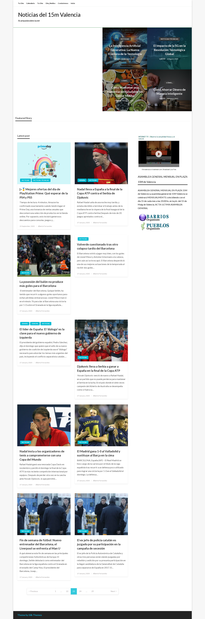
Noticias (125, 39)
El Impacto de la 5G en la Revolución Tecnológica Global (169, 50)
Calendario (30, 3)
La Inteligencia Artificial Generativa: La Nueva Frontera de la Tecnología (125, 50)
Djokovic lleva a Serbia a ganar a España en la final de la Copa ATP (98, 368)
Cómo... (124, 81)
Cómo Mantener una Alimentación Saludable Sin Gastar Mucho (125, 91)
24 (80, 591)
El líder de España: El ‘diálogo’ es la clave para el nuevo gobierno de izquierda (42, 333)
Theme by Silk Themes (29, 615)
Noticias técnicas (169, 39)
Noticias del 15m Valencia (49, 14)
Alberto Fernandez (45, 226)
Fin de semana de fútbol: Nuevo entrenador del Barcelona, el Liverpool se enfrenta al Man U (40, 544)
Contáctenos (63, 3)
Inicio (73, 3)
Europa (35, 323)
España (82, 180)
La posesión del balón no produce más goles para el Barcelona (41, 283)
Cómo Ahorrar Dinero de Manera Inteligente (169, 91)
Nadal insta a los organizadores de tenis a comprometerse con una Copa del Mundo (42, 455)
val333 (117, 59)
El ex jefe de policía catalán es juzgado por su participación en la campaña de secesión (98, 544)
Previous (34, 591)
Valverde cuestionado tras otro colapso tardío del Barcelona (97, 246)
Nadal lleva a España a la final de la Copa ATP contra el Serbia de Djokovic (99, 193)
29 (92, 591)
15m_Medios (50, 3)
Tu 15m (21, 3)
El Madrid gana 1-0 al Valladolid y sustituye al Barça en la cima (98, 453)
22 (67, 591)
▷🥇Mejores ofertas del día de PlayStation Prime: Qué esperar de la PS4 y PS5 (44, 193)
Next (113, 591)
